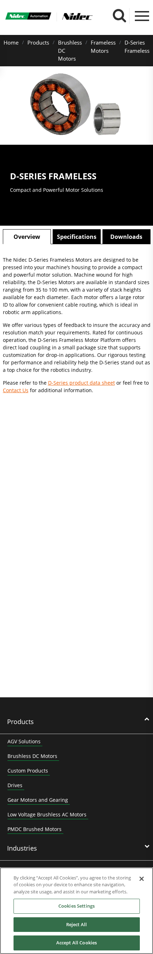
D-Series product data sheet (81, 382)
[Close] (141, 879)
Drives (14, 785)
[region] (76, 910)
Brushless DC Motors (32, 756)
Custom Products (27, 770)
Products (38, 42)
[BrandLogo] (28, 17)
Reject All (76, 924)
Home (11, 42)
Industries (22, 848)
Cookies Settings (76, 906)
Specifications (76, 237)
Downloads (126, 237)
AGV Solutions (24, 741)
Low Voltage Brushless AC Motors (46, 814)
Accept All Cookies (76, 942)
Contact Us (15, 390)
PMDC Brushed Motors (34, 829)
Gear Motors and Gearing (37, 799)
